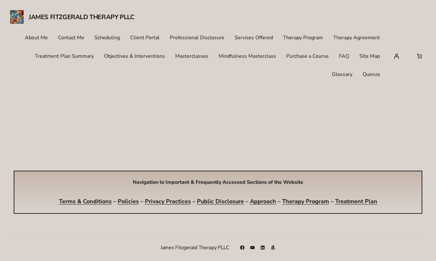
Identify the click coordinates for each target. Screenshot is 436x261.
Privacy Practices (168, 201)
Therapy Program (305, 201)
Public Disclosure (220, 201)
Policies (128, 201)
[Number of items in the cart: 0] (419, 56)
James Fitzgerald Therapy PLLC (81, 17)
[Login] (396, 56)
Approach (263, 201)
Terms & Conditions (85, 201)
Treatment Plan (356, 201)
